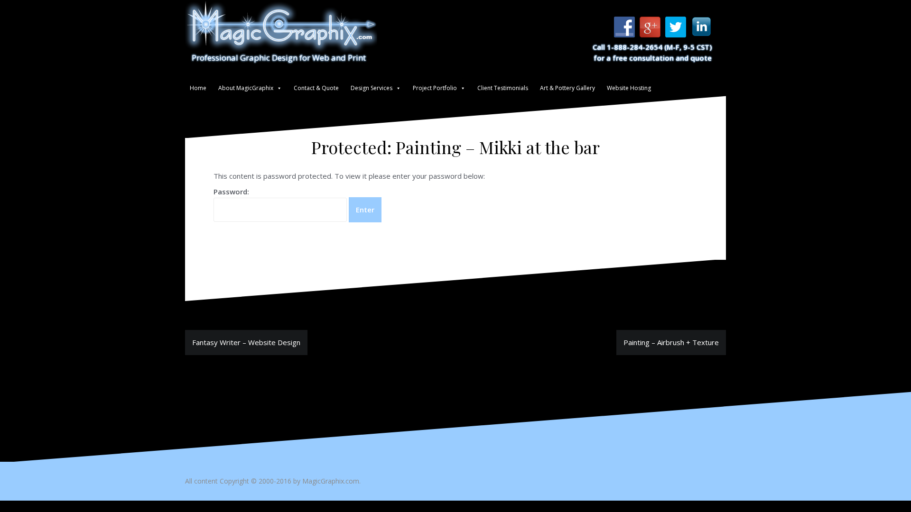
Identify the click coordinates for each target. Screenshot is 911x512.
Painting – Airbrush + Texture (671, 342)
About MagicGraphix (245, 88)
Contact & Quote (316, 88)
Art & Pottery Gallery (567, 88)
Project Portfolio (435, 88)
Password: (231, 191)
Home (198, 88)
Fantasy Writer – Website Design (246, 342)
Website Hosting (629, 88)
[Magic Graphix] (281, 26)
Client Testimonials (502, 88)
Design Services (371, 88)
